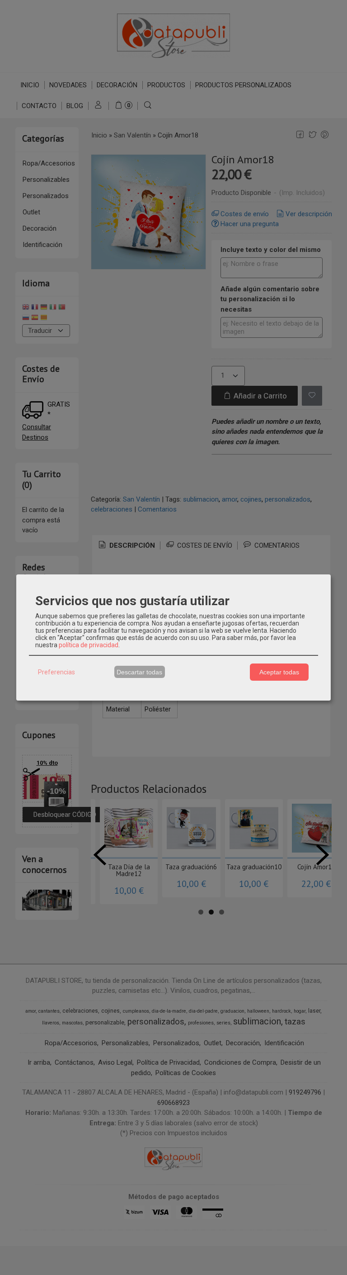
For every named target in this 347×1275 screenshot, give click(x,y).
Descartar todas (139, 672)
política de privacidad (88, 645)
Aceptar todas (279, 672)
